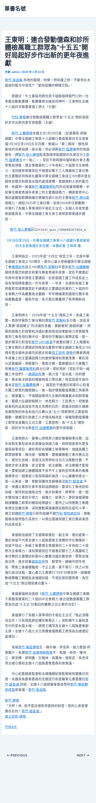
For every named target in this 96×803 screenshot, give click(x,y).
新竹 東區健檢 (28, 647)
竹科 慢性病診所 (68, 513)
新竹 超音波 (74, 481)
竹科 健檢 (19, 117)
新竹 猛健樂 (67, 149)
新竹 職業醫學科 (44, 187)
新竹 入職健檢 (22, 133)
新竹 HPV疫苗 (42, 342)
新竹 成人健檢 (28, 155)
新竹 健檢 (25, 513)
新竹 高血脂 (14, 80)
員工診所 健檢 (62, 353)
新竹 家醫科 (49, 267)
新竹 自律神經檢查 (39, 653)
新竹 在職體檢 (25, 385)
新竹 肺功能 (81, 198)
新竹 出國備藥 (78, 267)
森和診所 (38, 562)
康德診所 (18, 267)
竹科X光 (11, 727)
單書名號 (15, 8)
